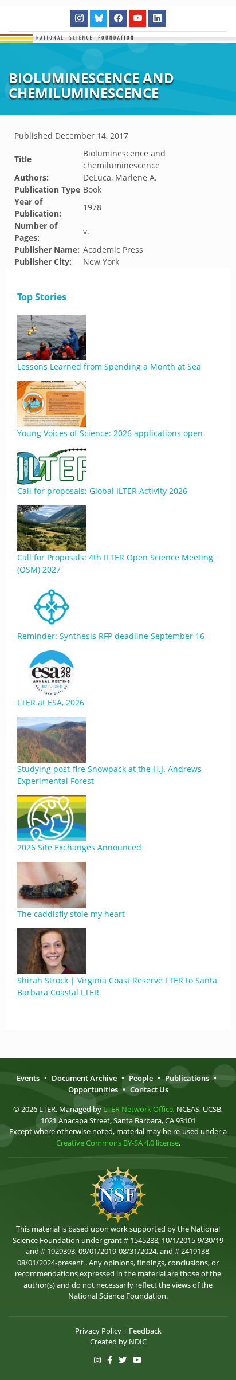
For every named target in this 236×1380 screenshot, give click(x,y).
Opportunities (93, 1089)
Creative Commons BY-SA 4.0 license (117, 1143)
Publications (187, 1078)
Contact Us (149, 1089)
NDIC (138, 1341)
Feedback (145, 1331)
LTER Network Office (138, 1109)
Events (28, 1078)
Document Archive (84, 1078)
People (141, 1078)
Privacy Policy (98, 1331)
